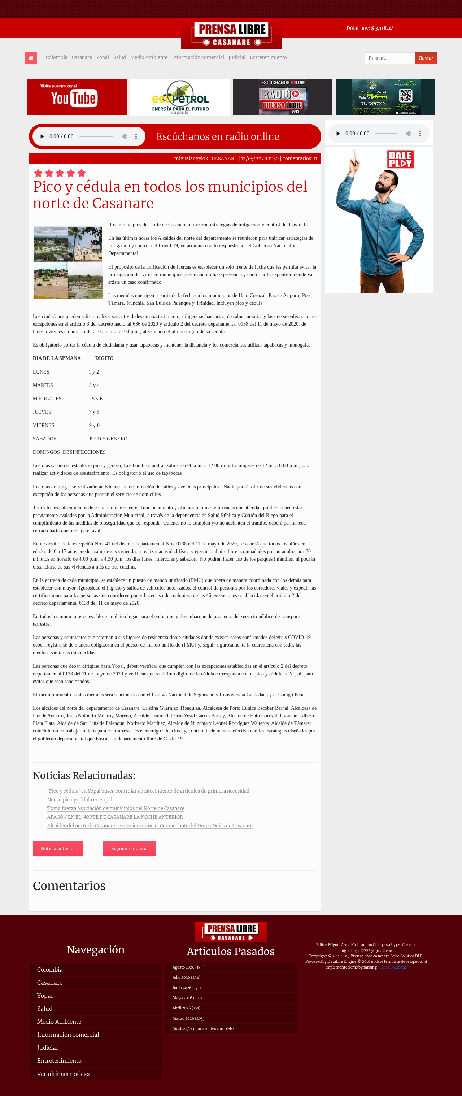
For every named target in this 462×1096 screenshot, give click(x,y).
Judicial (236, 57)
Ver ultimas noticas (63, 1074)
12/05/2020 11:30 (260, 158)
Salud (119, 57)
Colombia (56, 57)
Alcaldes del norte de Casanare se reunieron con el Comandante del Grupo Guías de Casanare (150, 825)
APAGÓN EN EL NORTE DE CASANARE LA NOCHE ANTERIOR (115, 817)
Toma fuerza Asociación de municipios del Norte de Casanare (115, 808)
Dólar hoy (357, 28)
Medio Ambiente (148, 57)
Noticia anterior (58, 848)
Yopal (102, 57)
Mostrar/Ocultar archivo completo (203, 1028)
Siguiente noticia (129, 848)
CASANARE (224, 158)
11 (315, 158)
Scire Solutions (393, 967)
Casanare (82, 57)
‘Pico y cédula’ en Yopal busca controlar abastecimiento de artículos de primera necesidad (148, 791)
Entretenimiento (268, 57)
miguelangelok (191, 158)
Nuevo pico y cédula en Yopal (79, 800)
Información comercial (198, 57)
